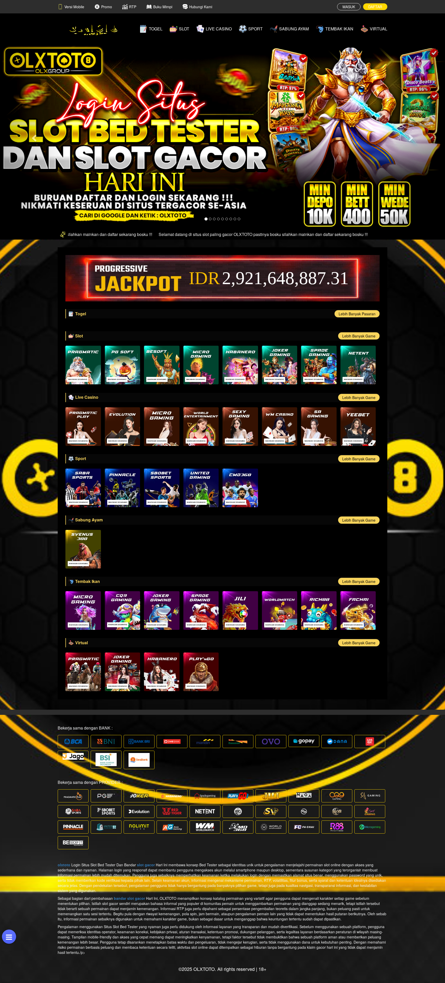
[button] (33, 136)
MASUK (349, 6)
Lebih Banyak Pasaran (357, 313)
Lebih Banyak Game (358, 335)
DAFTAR (375, 6)
